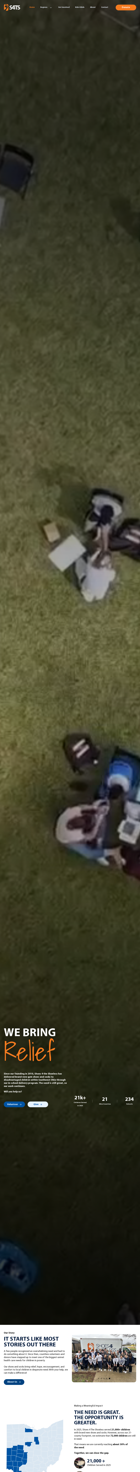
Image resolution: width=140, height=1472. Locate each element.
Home (32, 7)
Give (36, 1104)
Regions (43, 7)
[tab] (98, 1378)
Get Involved (64, 7)
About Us (12, 1382)
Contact (104, 7)
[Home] (12, 7)
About (93, 7)
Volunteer (12, 1104)
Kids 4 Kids (79, 7)
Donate (126, 7)
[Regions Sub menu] (51, 8)
